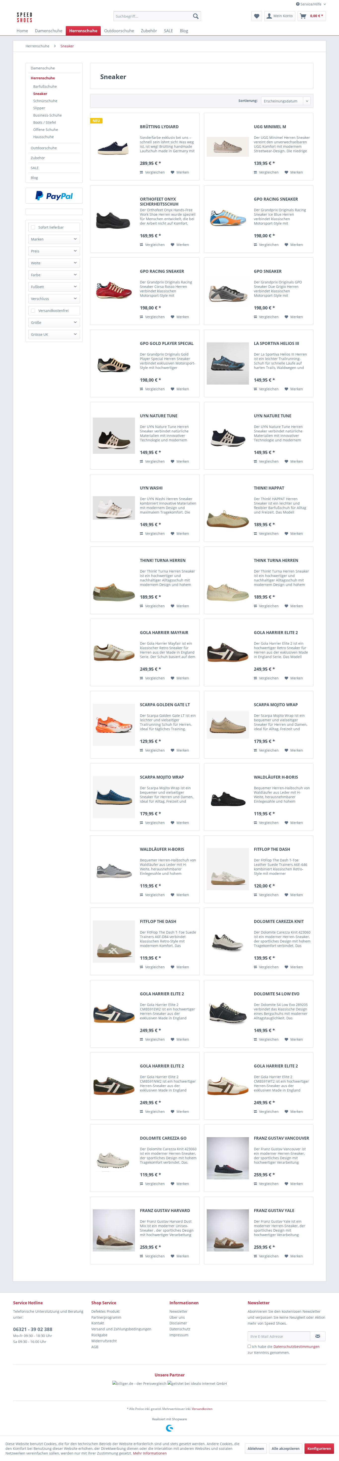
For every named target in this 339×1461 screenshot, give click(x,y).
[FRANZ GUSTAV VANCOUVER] (228, 1158)
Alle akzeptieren (286, 1448)
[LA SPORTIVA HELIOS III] (228, 363)
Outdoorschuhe (44, 148)
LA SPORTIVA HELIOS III (276, 343)
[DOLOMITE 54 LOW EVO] (228, 1013)
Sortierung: (248, 100)
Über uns (177, 1317)
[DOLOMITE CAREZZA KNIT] (228, 941)
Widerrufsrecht (104, 1341)
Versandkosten (202, 1409)
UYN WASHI (151, 488)
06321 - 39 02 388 (32, 1329)
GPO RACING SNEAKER (276, 199)
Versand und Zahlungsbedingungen (121, 1329)
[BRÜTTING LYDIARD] (114, 146)
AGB (94, 1346)
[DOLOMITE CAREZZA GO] (114, 1158)
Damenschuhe (43, 68)
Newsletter (179, 1311)
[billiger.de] (139, 1388)
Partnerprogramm (106, 1317)
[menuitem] (157, 16)
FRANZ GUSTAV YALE (274, 1210)
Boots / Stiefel (44, 122)
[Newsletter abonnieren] (318, 1336)
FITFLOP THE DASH (272, 849)
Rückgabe (99, 1335)
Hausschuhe (43, 136)
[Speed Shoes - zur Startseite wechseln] (24, 17)
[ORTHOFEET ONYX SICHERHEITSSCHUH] (114, 219)
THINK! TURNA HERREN (163, 560)
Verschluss (40, 298)
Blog (34, 177)
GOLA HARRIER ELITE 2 (276, 632)
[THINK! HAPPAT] (228, 508)
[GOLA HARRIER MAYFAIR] (114, 652)
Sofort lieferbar (51, 227)
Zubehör (38, 157)
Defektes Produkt (105, 1311)
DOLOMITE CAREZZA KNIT (279, 921)
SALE (35, 167)
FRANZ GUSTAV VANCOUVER (281, 1138)
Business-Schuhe (47, 115)
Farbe (35, 275)
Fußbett (37, 286)
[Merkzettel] (256, 16)
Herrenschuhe (43, 78)
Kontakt (97, 1323)
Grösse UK (39, 334)
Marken (37, 239)
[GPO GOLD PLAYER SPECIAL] (114, 363)
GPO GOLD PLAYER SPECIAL (167, 343)
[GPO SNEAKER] (228, 291)
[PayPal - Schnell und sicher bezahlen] (54, 195)
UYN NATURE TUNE (158, 416)
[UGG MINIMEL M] (228, 146)
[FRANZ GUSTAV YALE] (228, 1230)
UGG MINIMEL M (270, 126)
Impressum (179, 1335)
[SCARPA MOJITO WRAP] (228, 724)
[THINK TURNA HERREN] (228, 580)
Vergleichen (154, 172)
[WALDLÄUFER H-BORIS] (228, 797)
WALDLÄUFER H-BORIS (276, 777)
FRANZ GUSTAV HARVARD (165, 1210)
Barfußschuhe (45, 86)
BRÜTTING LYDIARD (159, 126)
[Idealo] (197, 1388)
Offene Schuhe (45, 129)
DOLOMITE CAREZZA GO (163, 1138)
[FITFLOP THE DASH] (228, 869)
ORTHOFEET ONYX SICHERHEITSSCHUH (159, 202)
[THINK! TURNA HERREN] (114, 580)
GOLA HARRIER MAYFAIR (164, 632)
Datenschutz (180, 1329)
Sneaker (40, 93)
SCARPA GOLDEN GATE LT (165, 704)
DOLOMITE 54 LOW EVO (277, 994)
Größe (36, 322)
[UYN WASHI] (114, 508)
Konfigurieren (319, 1448)
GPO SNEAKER (268, 271)
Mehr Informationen (150, 1453)
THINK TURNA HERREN (276, 560)
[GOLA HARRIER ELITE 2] (228, 652)
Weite (35, 263)
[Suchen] (196, 16)
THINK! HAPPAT (269, 488)
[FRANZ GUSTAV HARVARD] (114, 1230)
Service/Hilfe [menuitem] (311, 4)
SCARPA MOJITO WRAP (276, 704)
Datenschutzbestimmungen (296, 1346)
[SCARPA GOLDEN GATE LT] (114, 724)
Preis (35, 251)
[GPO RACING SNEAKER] (228, 219)
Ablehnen (256, 1448)
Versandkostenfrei (53, 310)
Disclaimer (178, 1323)
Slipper (39, 108)
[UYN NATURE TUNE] (114, 435)
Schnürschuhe (45, 100)
